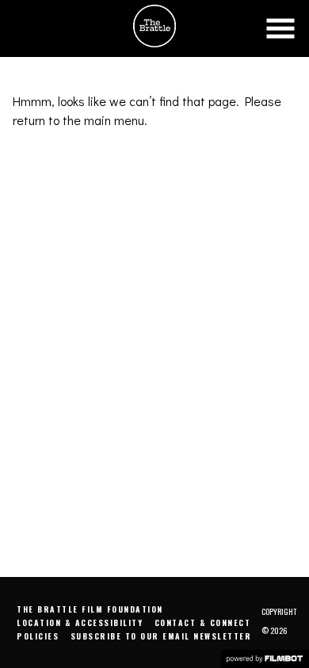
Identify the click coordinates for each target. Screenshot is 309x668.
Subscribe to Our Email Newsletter (161, 636)
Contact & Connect (202, 622)
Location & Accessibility (80, 622)
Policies (38, 636)
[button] (280, 28)
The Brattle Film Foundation (90, 609)
